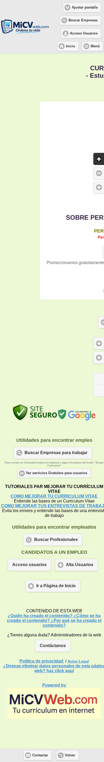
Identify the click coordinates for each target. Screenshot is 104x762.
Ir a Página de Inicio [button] (56, 585)
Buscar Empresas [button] (83, 20)
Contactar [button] (40, 755)
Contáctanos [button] (53, 645)
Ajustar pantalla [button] (85, 7)
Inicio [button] (70, 46)
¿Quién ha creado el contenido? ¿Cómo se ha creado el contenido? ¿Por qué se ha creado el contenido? (54, 620)
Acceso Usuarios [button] (84, 33)
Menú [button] (95, 46)
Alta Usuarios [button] (79, 564)
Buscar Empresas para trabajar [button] (56, 452)
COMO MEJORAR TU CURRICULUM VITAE (54, 496)
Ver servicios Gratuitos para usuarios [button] (56, 473)
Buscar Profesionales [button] (56, 539)
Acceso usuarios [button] (29, 564)
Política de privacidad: (41, 661)
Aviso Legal (78, 661)
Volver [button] (70, 755)
